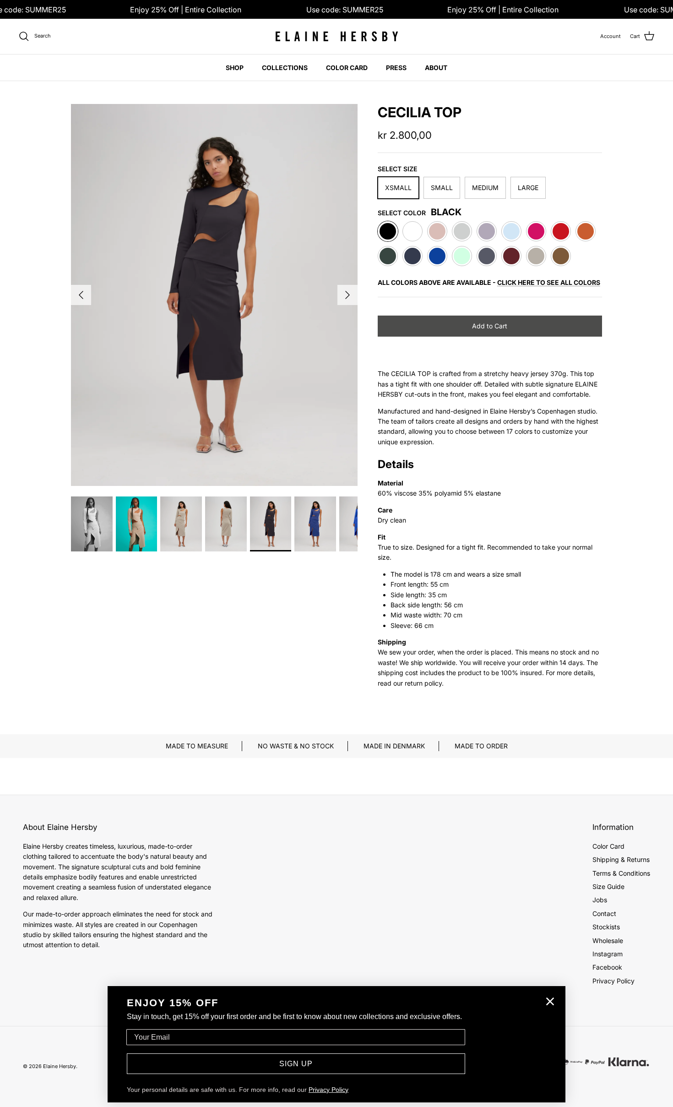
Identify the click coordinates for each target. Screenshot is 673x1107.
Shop (235, 67)
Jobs (599, 900)
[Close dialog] (550, 1001)
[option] (214, 295)
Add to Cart (489, 326)
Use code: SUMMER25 (344, 9)
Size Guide (608, 886)
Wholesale (607, 940)
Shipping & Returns (621, 859)
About (436, 67)
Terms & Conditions (621, 873)
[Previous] (81, 295)
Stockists (606, 927)
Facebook (607, 967)
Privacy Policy (613, 981)
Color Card (347, 67)
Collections (285, 67)
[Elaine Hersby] (336, 36)
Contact (604, 913)
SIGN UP (296, 1064)
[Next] (347, 295)
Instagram (607, 954)
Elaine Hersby (59, 1066)
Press (396, 67)
